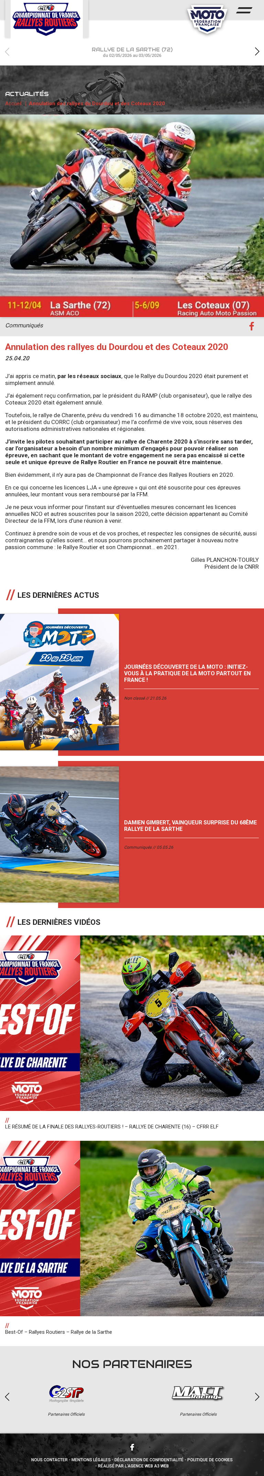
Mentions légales (91, 1459)
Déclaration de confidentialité (149, 1459)
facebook (251, 326)
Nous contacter (49, 1459)
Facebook (132, 1447)
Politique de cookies (210, 1459)
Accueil (13, 103)
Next (257, 51)
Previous (7, 51)
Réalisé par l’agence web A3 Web (133, 1466)
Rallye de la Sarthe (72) (132, 52)
